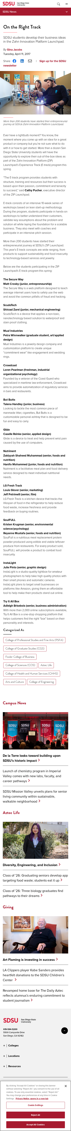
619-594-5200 (10, 1029)
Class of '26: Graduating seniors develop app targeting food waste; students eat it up (35, 878)
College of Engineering (41, 682)
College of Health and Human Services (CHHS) (31, 673)
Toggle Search (58, 4)
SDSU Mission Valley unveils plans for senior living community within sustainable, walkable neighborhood (35, 796)
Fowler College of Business (19, 657)
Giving (8, 907)
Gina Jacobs (14, 50)
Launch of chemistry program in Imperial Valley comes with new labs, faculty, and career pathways (32, 776)
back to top (64, 1030)
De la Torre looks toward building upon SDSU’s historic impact (32, 758)
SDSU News (9, 11)
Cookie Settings (35, 1105)
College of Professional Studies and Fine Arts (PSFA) (34, 640)
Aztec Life (46, 665)
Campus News (14, 703)
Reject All (35, 1115)
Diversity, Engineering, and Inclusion (30, 864)
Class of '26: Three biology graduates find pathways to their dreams (33, 893)
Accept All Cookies (35, 1124)
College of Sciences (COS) (20, 665)
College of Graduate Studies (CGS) (24, 648)
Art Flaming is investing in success (29, 959)
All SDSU (66, 4)
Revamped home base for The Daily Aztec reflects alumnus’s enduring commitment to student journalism (34, 995)
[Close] (65, 1086)
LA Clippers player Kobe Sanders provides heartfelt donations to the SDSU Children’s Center (33, 975)
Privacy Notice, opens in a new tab (32, 1098)
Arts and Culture (14, 682)
